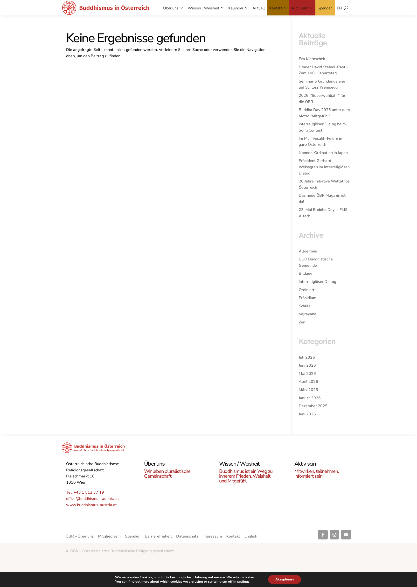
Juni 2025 (307, 414)
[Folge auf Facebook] (323, 534)
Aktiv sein (300, 8)
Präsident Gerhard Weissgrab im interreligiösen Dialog (324, 167)
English (250, 537)
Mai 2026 (307, 373)
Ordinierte (308, 290)
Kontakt (275, 8)
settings (243, 582)
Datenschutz (187, 537)
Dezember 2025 (313, 406)
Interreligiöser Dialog (317, 281)
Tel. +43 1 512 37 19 (85, 492)
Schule (305, 306)
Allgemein (308, 251)
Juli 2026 (307, 357)
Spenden (325, 8)
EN (339, 8)
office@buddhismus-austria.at (92, 498)
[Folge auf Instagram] (334, 534)
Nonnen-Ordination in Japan (323, 152)
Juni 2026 (307, 365)
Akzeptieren (284, 579)
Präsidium (307, 297)
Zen (302, 322)
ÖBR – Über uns (80, 537)
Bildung (305, 273)
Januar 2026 (310, 398)
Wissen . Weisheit (203, 8)
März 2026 (308, 389)
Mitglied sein (109, 537)
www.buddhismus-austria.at (91, 505)
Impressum (212, 537)
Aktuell (258, 8)
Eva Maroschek (312, 59)
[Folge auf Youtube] (346, 534)
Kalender (235, 8)
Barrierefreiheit (158, 537)
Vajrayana (307, 314)
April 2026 (308, 381)
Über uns (171, 8)
